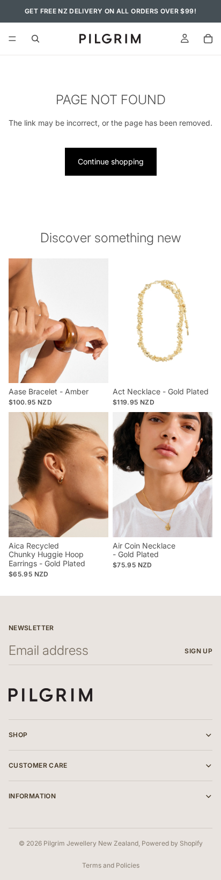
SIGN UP (198, 651)
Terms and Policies (110, 865)
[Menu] (12, 38)
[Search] (35, 39)
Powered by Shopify (172, 843)
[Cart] (208, 39)
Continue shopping (111, 161)
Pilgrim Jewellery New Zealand (90, 843)
